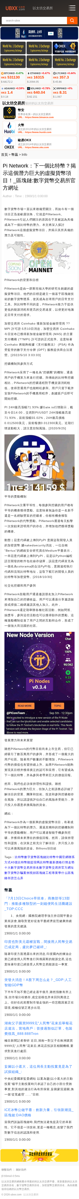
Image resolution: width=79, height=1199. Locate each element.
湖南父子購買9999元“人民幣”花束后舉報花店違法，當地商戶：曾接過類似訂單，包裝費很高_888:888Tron (38, 1028)
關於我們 (21, 1169)
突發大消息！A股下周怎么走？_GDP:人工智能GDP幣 (38, 982)
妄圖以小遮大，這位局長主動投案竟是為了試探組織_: (38, 1069)
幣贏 (14, 154)
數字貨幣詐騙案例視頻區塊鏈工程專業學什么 (36, 872)
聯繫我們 (6, 1169)
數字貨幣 (30, 857)
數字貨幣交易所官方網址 (56, 867)
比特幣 (19, 857)
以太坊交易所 (31, 1194)
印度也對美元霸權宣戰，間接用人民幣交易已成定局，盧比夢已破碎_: (38, 944)
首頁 (4, 154)
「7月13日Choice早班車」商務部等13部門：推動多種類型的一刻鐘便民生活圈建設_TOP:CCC (38, 904)
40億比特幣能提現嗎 (25, 862)
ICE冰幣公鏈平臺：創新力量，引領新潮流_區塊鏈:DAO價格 (39, 1112)
